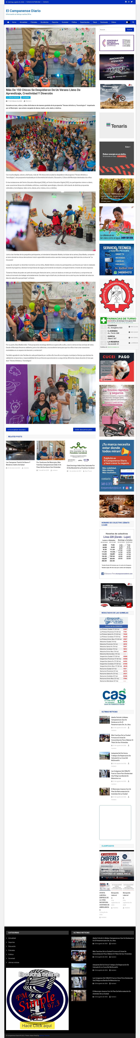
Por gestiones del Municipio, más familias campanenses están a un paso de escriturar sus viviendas (49, 465)
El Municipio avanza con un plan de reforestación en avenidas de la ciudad (121, 791)
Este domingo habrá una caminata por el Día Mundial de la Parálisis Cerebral (81, 467)
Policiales (34, 22)
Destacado (104, 22)
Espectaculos (84, 22)
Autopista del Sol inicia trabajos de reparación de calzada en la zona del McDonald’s (121, 756)
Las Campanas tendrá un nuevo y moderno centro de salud (18, 464)
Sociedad (65, 22)
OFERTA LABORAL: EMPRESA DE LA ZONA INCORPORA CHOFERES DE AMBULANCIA (104, 900)
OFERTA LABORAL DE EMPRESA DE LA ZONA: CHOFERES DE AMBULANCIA (116, 871)
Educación (12, 946)
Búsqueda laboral (115, 894)
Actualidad (23, 22)
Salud (95, 22)
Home (14, 22)
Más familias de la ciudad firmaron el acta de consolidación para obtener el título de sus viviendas (122, 738)
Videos (113, 22)
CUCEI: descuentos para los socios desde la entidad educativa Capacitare (85, 430)
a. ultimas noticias (13, 97)
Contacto (46, 2)
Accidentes (44, 22)
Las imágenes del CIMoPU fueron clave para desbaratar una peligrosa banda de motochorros (122, 774)
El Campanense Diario (23, 11)
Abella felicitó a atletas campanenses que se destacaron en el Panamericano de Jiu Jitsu (121, 721)
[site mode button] (128, 22)
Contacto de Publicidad (33, 2)
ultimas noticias (13, 962)
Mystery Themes (44, 1035)
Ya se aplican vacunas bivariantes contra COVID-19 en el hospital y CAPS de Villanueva (18, 430)
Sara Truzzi (88, 471)
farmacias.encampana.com (113, 347)
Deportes (55, 22)
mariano (28, 101)
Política (74, 22)
